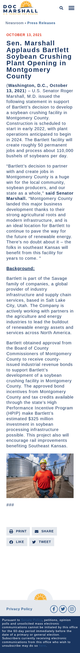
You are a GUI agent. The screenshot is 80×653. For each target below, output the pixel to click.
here (42, 645)
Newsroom (15, 23)
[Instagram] (72, 609)
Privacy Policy (19, 609)
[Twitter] (63, 609)
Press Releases (41, 23)
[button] (61, 8)
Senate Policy (31, 620)
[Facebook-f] (54, 609)
